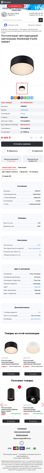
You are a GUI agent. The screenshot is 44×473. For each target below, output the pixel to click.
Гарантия (23, 172)
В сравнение (37, 151)
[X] (18, 97)
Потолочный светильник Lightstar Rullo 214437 (9, 409)
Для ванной (35, 319)
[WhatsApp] (25, 97)
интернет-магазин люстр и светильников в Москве (27, 456)
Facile (23, 113)
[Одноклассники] (15, 97)
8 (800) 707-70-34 (36, 15)
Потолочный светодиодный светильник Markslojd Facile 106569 (10, 362)
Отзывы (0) (6, 176)
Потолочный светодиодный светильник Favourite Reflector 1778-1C (31, 409)
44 (39, 312)
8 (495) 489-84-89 (36, 13)
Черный (37, 287)
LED (38, 245)
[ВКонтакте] (12, 97)
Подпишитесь (15, 6)
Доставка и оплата (10, 172)
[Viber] (22, 97)
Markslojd (24, 110)
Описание (22, 167)
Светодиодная (34, 248)
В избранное (12, 151)
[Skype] (28, 97)
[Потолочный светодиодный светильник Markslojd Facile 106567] (22, 65)
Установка (33, 172)
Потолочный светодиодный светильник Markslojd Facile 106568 (31, 362)
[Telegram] (32, 97)
